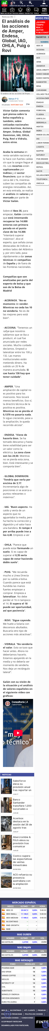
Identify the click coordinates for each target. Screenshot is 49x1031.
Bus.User (30, 5)
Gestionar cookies (10, 1018)
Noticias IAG (7, 17)
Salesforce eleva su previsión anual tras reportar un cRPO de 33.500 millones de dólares (22, 790)
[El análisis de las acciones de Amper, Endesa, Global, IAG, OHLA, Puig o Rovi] (17, 90)
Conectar (44, 5)
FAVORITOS (41, 37)
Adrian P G (14, 99)
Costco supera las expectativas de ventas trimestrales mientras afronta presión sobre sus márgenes (22, 865)
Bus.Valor (21, 5)
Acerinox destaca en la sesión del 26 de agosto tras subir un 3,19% (22, 824)
